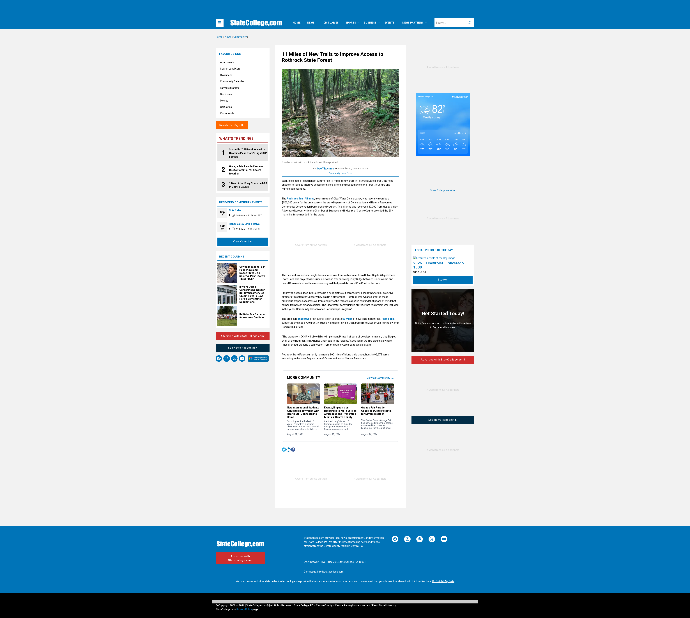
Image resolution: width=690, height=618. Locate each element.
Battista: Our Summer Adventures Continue (252, 316)
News (228, 36)
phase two (304, 318)
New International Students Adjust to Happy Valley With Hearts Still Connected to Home (303, 412)
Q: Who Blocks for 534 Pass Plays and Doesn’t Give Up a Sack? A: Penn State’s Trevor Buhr (252, 272)
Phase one (387, 318)
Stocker (443, 279)
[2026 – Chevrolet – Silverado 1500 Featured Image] (434, 258)
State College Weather (443, 190)
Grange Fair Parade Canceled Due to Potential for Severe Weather (376, 410)
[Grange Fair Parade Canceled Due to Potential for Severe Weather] (377, 393)
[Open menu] (220, 23)
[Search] (470, 23)
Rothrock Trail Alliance (300, 198)
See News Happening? (242, 347)
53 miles (347, 318)
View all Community (380, 378)
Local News (347, 173)
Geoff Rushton (325, 168)
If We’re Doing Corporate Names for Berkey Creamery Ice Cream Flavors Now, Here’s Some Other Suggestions (252, 294)
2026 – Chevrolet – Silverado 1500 (438, 265)
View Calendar (242, 241)
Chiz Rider (235, 210)
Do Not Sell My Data (443, 581)
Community (240, 36)
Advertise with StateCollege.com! (242, 336)
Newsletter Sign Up (232, 125)
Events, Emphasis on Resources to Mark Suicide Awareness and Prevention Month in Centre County (340, 412)
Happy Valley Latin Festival (244, 223)
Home (219, 36)
